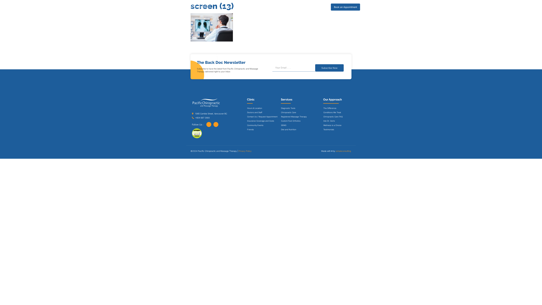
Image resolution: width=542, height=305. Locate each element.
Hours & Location (254, 108)
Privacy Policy (245, 151)
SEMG (283, 125)
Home (226, 7)
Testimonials (328, 129)
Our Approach (279, 7)
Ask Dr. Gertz (329, 121)
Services (241, 7)
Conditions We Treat (332, 112)
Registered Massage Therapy (294, 117)
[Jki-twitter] (215, 124)
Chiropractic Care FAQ (333, 117)
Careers (313, 7)
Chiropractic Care (288, 112)
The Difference (329, 108)
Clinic (258, 7)
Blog (299, 7)
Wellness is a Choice (332, 125)
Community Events (255, 125)
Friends (250, 129)
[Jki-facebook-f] (208, 124)
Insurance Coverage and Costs (260, 121)
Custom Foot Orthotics (290, 121)
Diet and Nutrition (288, 129)
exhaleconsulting (343, 151)
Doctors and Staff (254, 112)
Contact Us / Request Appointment (262, 117)
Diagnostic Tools (288, 108)
